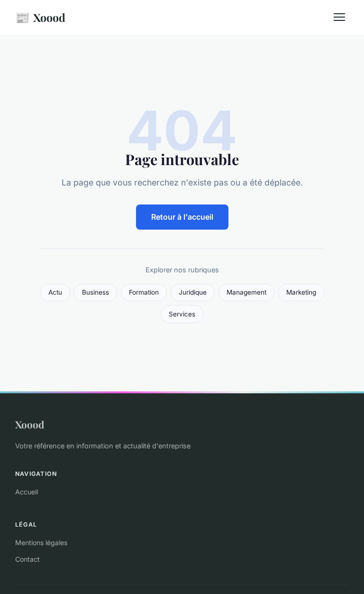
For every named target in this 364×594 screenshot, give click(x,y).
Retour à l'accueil (182, 217)
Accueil (26, 492)
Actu (55, 292)
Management (246, 292)
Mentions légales (41, 542)
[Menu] (339, 17)
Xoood (40, 17)
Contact (27, 559)
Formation (144, 292)
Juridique (193, 292)
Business (95, 292)
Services (182, 314)
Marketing (301, 292)
